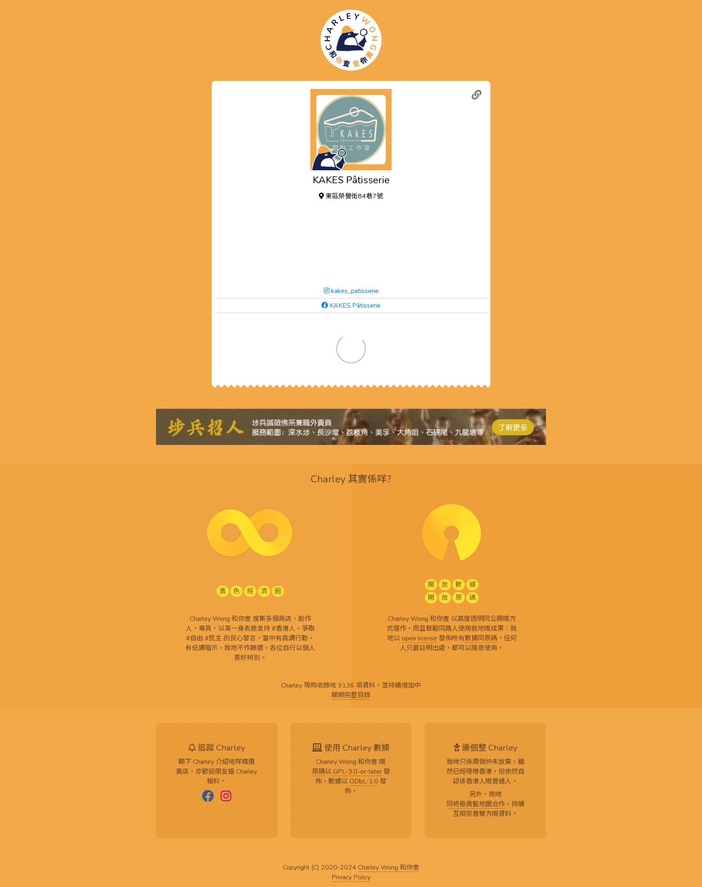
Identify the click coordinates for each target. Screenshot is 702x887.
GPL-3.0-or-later (357, 772)
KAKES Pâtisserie (354, 305)
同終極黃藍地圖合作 (475, 804)
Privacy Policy (351, 878)
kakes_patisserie (354, 290)
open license (419, 639)
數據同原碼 (481, 639)
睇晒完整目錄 (351, 696)
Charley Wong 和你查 (388, 868)
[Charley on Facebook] (208, 796)
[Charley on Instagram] (226, 796)
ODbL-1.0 (363, 782)
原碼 (318, 772)
